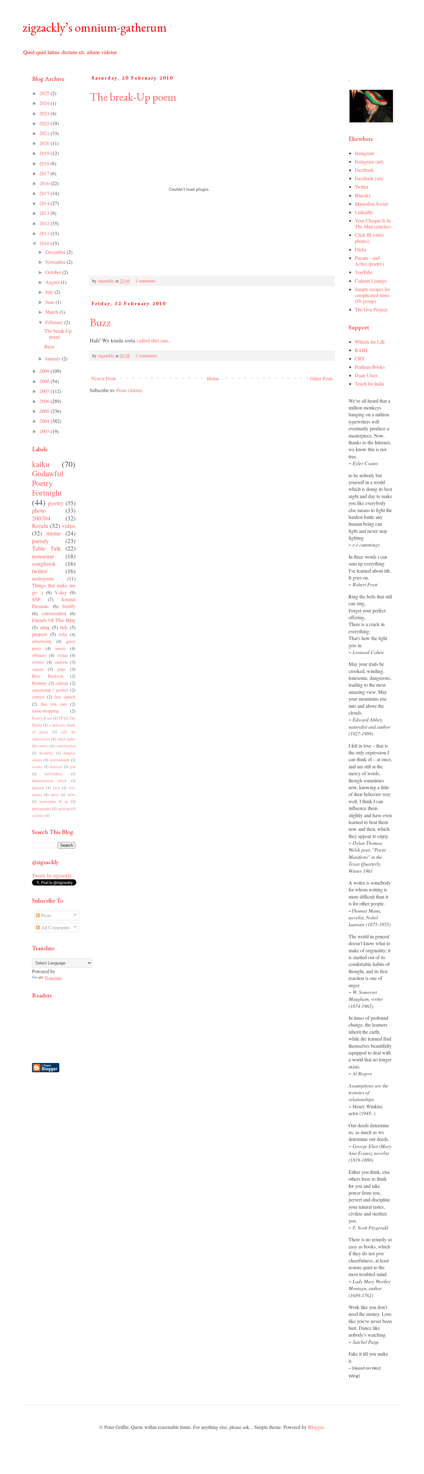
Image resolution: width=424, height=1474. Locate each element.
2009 (45, 371)
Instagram (364, 153)
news (71, 794)
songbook (44, 563)
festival (56, 766)
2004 (45, 421)
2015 (45, 193)
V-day (61, 592)
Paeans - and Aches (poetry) (369, 260)
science (38, 815)
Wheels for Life (370, 341)
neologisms (43, 578)
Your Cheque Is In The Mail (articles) (373, 223)
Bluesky (363, 195)
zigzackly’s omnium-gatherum (95, 27)
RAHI (361, 350)
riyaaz (62, 655)
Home (213, 378)
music (60, 648)
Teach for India (369, 383)
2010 (45, 243)
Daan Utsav (366, 375)
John (63, 634)
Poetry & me (42, 718)
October (53, 272)
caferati (62, 683)
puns (61, 669)
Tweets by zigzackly (52, 875)
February (54, 322)
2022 (45, 123)
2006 (45, 401)
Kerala (40, 525)
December (56, 252)
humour (38, 787)
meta (55, 794)
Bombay (39, 683)
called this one (153, 340)
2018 (45, 163)
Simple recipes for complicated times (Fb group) (372, 295)
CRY (360, 358)
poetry (56, 503)
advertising (41, 641)
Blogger (315, 1427)
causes (37, 669)
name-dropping (45, 711)
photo (39, 510)
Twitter (361, 186)
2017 (45, 173)
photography (41, 808)
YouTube (363, 272)
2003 (45, 431)
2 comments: (147, 356)
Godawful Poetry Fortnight (47, 482)
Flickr (360, 249)
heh (63, 627)
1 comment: (146, 281)
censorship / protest (50, 690)
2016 (45, 183)
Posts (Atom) (129, 390)
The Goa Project (371, 309)
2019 (45, 153)
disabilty (46, 753)
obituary (39, 655)
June (50, 302)
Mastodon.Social (371, 203)
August (53, 282)
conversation (54, 613)
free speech (64, 697)
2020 (45, 143)
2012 (45, 223)
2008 (45, 381)
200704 (41, 518)
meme (53, 533)
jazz (56, 787)
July (50, 292)
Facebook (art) (369, 178)
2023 (45, 113)
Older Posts (321, 378)
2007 (45, 391)
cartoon (61, 662)
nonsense (43, 556)
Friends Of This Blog (53, 620)
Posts (45, 915)
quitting (64, 808)
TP (60, 718)
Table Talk (46, 548)
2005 (45, 411)
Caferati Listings (371, 280)
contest (38, 697)
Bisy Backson (47, 676)
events (37, 766)
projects (39, 634)
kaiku (41, 464)
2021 (45, 133)
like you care (54, 704)
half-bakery (54, 773)
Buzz (100, 322)
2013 (45, 213)
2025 (45, 93)
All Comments (55, 927)
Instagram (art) (369, 161)
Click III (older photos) (369, 237)
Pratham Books (370, 367)
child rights (66, 739)
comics (43, 745)
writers (38, 662)
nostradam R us (53, 801)
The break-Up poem (133, 96)
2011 (45, 233)
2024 (45, 103)
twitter (39, 571)
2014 (45, 203)
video (68, 525)
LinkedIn (364, 212)
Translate (53, 978)
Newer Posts (103, 378)
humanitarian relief (49, 780)
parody (40, 541)
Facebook (364, 170)
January (53, 358)
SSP (36, 599)
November (56, 262)
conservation (65, 745)
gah (72, 766)
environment (60, 759)
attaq (44, 627)
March (52, 312)
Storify (68, 606)
